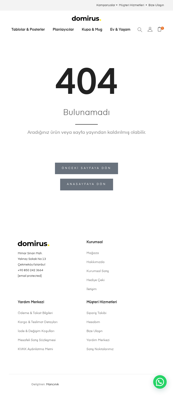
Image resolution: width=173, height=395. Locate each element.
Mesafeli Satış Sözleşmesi (37, 340)
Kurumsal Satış (97, 271)
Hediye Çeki (95, 280)
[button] (160, 382)
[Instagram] (19, 287)
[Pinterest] (26, 287)
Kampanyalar (105, 5)
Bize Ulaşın (156, 5)
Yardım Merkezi (97, 340)
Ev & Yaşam (120, 30)
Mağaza (92, 253)
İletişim (91, 289)
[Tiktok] (38, 287)
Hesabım (93, 322)
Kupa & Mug (92, 30)
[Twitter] (45, 287)
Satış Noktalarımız (100, 349)
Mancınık (52, 384)
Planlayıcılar (63, 30)
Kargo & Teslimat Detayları (37, 322)
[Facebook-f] (32, 287)
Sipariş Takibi (96, 313)
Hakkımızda (95, 262)
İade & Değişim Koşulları (36, 331)
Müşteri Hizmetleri (132, 5)
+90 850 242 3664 (30, 270)
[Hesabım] (150, 29)
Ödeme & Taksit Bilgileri (35, 313)
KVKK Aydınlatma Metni (35, 349)
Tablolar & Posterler (28, 30)
